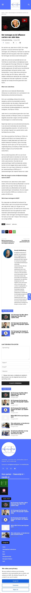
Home (3, 12)
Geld (6, 12)
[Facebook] (3, 231)
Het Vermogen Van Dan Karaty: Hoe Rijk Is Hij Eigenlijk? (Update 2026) (20, 324)
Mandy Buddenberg (7, 40)
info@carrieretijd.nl (13, 464)
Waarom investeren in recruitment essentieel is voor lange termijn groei (8, 242)
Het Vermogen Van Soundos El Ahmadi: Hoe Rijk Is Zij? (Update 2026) (20, 332)
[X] (6, 231)
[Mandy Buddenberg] (8, 277)
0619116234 (25, 464)
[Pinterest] (10, 231)
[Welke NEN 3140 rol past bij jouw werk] (6, 418)
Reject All (15, 589)
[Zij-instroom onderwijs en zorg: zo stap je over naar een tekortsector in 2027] (6, 433)
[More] (20, 42)
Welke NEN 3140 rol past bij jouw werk (20, 416)
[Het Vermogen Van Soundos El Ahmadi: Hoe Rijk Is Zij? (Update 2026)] (6, 333)
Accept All (15, 581)
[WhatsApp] (14, 231)
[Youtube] (14, 468)
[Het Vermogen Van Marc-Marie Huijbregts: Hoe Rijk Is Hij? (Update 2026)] (6, 317)
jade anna (14, 224)
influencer (8, 224)
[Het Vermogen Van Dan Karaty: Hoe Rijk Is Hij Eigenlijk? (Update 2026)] (6, 325)
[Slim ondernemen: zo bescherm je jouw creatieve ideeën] (6, 425)
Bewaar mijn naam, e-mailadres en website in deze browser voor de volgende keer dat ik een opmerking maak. (14, 377)
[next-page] (5, 339)
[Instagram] (7, 468)
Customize (15, 585)
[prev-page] (3, 339)
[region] (15, 579)
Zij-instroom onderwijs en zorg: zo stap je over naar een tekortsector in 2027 (19, 432)
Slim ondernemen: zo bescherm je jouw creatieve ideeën (20, 424)
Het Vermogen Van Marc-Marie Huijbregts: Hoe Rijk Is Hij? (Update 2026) (19, 316)
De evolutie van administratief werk (24, 241)
